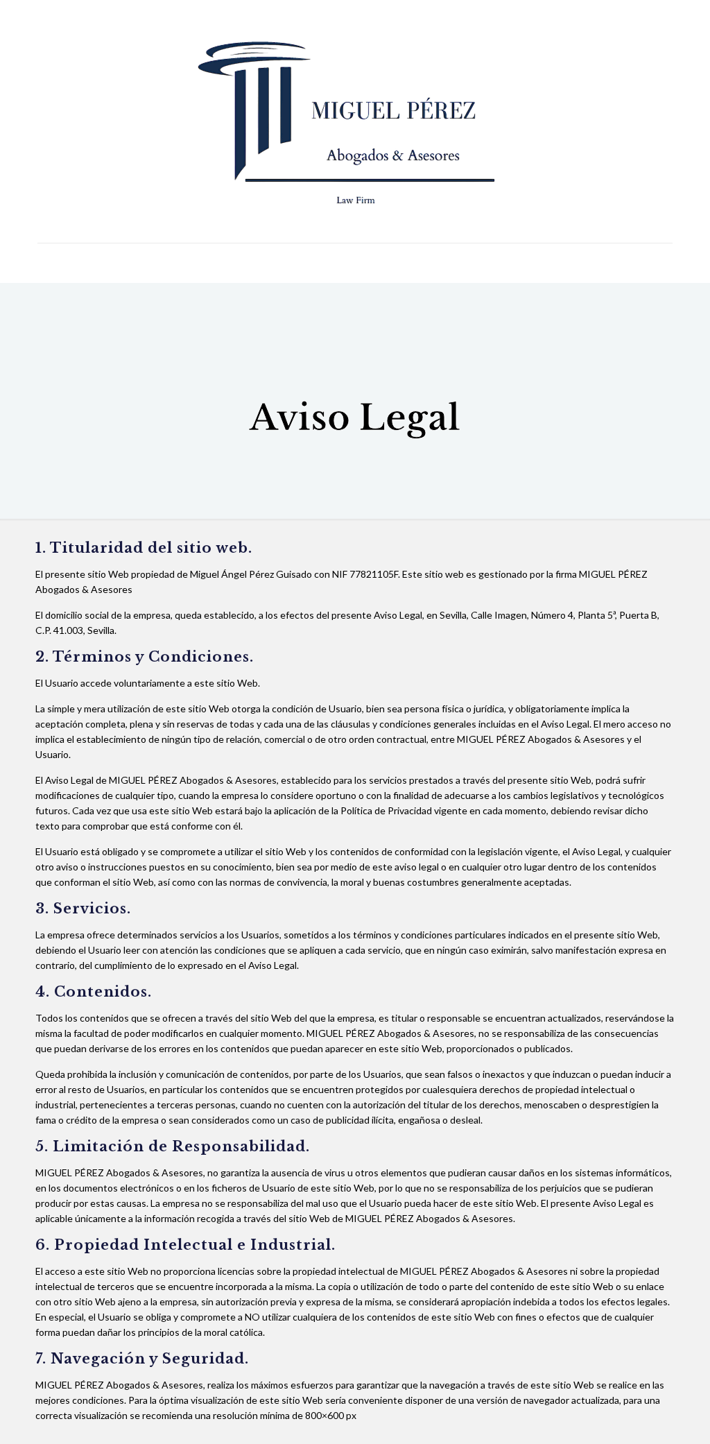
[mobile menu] (49, 263)
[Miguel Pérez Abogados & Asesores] (355, 121)
